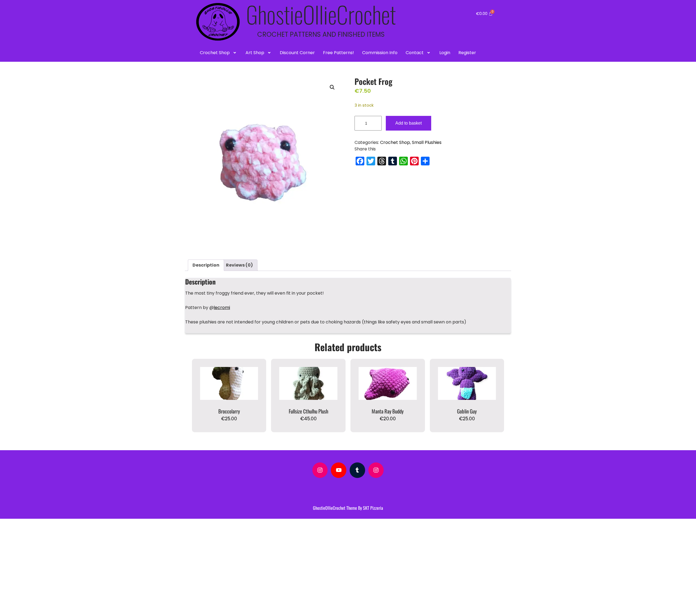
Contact (415, 53)
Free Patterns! (338, 53)
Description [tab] (205, 265)
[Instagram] (320, 470)
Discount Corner (297, 53)
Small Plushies (427, 142)
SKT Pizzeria (373, 508)
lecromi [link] (222, 307)
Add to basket (408, 123)
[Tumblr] (357, 470)
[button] (218, 53)
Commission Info (379, 53)
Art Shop (255, 53)
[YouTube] (338, 470)
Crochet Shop (215, 53)
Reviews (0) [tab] (239, 265)
